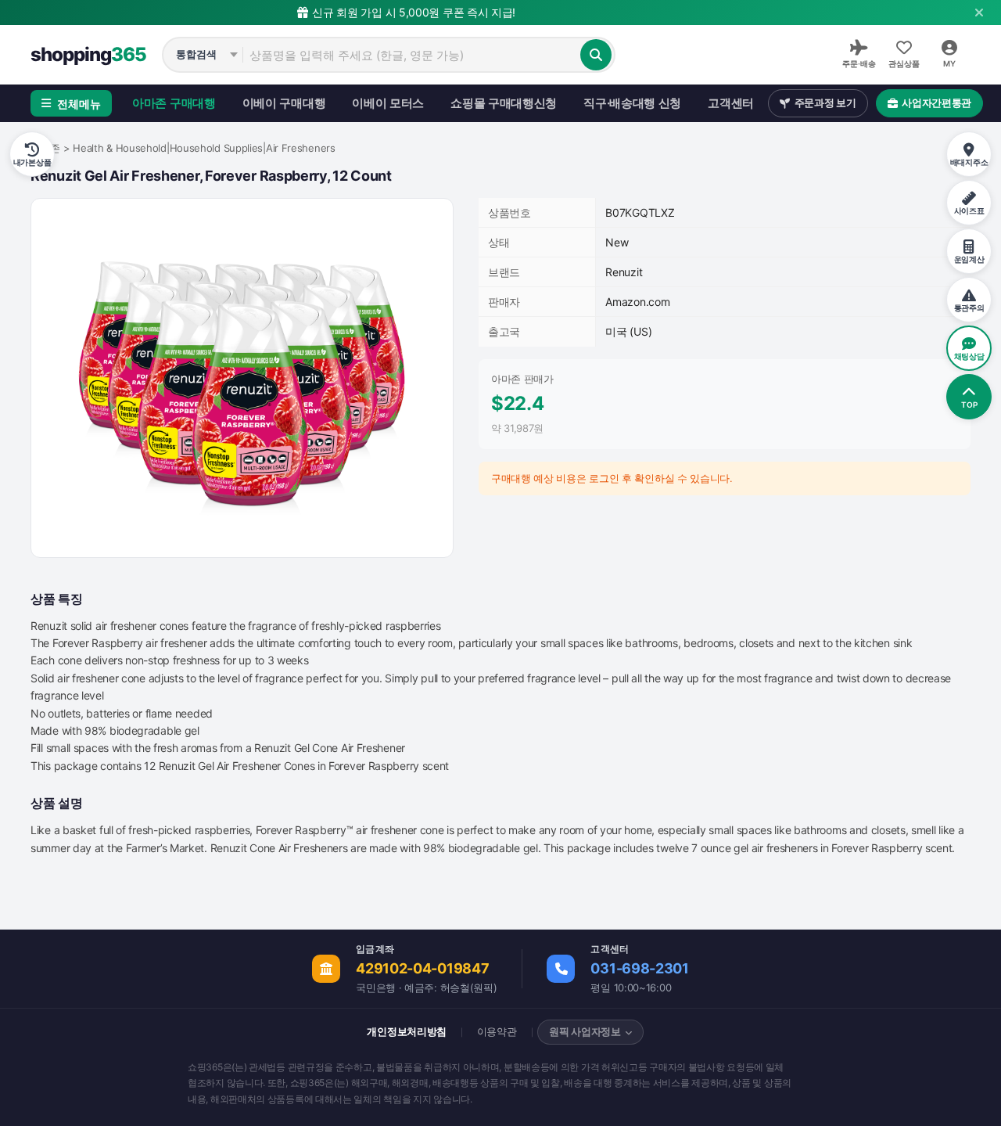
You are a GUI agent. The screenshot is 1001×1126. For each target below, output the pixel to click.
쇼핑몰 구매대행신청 (503, 102)
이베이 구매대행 (284, 102)
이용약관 (497, 1031)
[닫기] (979, 12)
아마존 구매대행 (174, 102)
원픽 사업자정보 (585, 1031)
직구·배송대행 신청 (632, 102)
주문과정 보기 (825, 102)
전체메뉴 (79, 103)
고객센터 (731, 102)
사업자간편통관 (936, 102)
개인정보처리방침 (407, 1031)
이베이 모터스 (388, 102)
